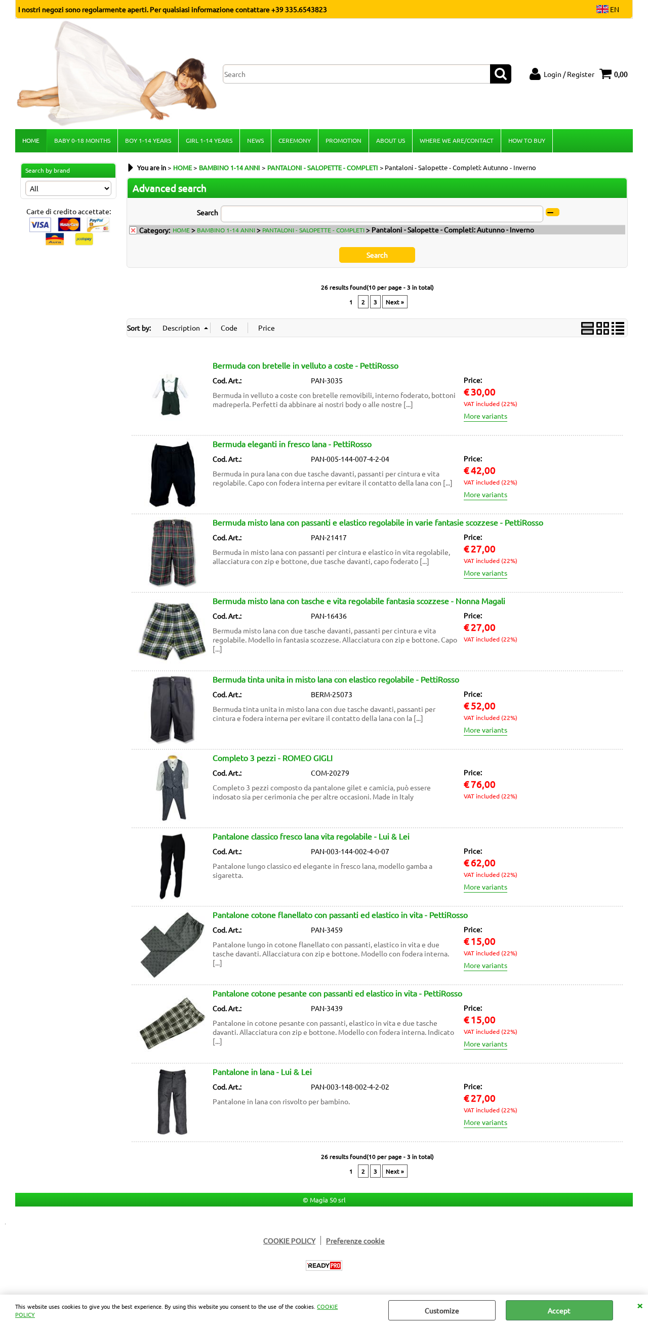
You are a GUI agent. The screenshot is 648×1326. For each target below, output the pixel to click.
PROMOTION (343, 140)
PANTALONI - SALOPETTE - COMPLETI (313, 230)
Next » (395, 302)
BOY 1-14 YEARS (148, 140)
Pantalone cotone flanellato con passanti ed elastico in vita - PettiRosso (340, 914)
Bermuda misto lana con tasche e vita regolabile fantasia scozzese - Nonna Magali (359, 600)
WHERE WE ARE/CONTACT (457, 140)
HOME (30, 140)
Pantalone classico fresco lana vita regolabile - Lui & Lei (311, 836)
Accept (559, 1310)
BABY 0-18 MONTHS (82, 140)
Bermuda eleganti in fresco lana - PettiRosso (292, 443)
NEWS (255, 140)
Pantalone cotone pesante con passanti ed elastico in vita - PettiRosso (337, 993)
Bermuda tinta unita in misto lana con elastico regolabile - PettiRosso (336, 679)
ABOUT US (390, 140)
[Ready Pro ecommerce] (324, 1265)
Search (207, 212)
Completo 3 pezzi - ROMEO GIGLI (273, 757)
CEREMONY (294, 140)
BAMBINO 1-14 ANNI (226, 230)
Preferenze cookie (355, 1240)
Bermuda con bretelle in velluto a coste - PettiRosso (305, 365)
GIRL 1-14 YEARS (209, 140)
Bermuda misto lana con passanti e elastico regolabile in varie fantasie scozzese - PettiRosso (378, 522)
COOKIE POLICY (289, 1240)
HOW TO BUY (526, 140)
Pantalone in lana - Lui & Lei (262, 1071)
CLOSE (640, 1305)
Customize (442, 1310)
